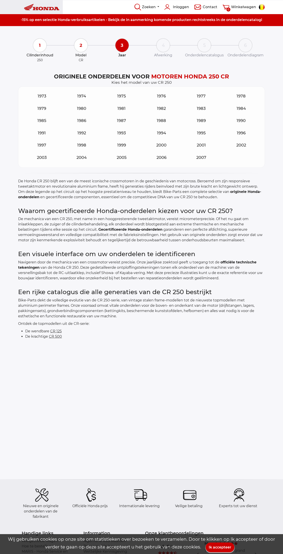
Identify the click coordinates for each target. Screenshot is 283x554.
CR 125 (56, 331)
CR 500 (55, 336)
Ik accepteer (220, 547)
